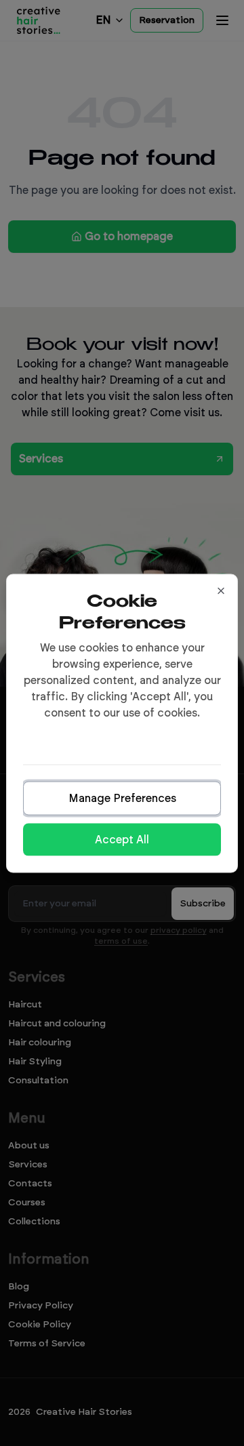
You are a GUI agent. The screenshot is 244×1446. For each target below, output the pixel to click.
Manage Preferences (122, 797)
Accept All (122, 839)
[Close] (221, 590)
